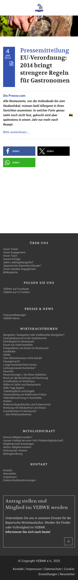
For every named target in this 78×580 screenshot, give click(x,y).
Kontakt (18, 569)
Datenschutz (53, 569)
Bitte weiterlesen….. (16, 132)
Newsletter (67, 574)
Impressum (34, 569)
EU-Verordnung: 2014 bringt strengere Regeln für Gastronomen (45, 69)
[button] (19, 151)
